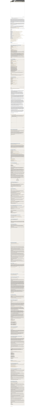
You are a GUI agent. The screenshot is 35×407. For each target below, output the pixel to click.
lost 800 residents (13, 53)
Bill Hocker (11, 77)
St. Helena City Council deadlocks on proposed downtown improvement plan (17, 34)
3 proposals (23, 115)
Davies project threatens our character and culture (18, 153)
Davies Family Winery (14, 383)
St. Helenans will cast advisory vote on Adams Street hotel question (14, 80)
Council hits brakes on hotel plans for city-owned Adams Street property (18, 31)
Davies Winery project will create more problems (14, 361)
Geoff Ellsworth (12, 182)
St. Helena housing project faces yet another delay (15, 33)
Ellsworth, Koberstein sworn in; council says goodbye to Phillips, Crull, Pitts (19, 35)
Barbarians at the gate (12, 41)
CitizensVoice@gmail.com (12, 320)
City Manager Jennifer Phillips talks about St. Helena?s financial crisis (18, 38)
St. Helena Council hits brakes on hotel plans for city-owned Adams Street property (14, 84)
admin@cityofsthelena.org (12, 134)
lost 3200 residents (21, 53)
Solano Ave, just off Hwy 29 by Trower (13, 201)
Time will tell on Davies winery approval (13, 40)
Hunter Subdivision (14, 50)
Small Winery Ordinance (13, 23)
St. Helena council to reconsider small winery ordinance (14, 39)
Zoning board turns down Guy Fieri (13, 267)
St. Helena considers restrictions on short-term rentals (16, 36)
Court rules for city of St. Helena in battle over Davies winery (17, 32)
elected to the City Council (17, 27)
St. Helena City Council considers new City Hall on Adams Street (14, 82)
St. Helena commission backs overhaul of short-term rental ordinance (17, 37)
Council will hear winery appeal (13, 365)
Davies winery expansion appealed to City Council (14, 366)
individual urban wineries (12, 26)
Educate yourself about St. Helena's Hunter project (13, 65)
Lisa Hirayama (12, 277)
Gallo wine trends (14, 296)
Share (16, 77)
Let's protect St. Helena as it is (13, 159)
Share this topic (11, 406)
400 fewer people (16, 67)
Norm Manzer (12, 163)
